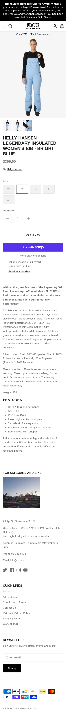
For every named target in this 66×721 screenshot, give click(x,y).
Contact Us (9, 607)
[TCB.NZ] (33, 26)
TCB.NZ (13, 708)
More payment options (33, 255)
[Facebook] (12, 570)
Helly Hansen (14, 169)
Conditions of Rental (14, 602)
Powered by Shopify (27, 708)
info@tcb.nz (17, 560)
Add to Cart (33, 234)
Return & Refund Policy (16, 613)
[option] (33, 77)
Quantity (8, 210)
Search (7, 591)
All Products (10, 596)
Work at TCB (10, 623)
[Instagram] (18, 570)
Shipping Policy (12, 618)
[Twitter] (5, 570)
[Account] (54, 26)
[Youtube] (25, 570)
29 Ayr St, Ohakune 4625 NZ (19, 521)
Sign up (12, 668)
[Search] (12, 26)
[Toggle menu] (4, 26)
